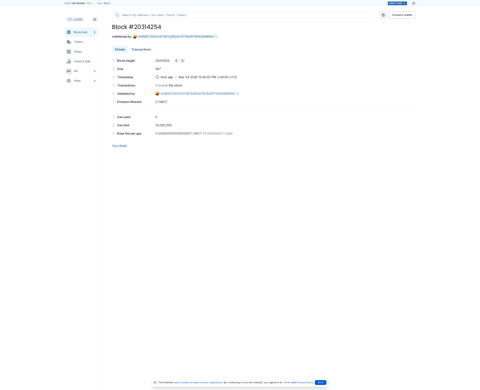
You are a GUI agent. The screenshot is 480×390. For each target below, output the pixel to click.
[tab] (120, 49)
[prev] (176, 60)
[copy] (217, 37)
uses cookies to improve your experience (198, 382)
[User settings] (414, 3)
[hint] (114, 61)
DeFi (395, 3)
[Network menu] (95, 19)
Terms (287, 382)
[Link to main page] (78, 19)
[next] (182, 60)
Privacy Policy (305, 382)
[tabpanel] (264, 103)
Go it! (320, 382)
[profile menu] (383, 15)
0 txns (159, 85)
